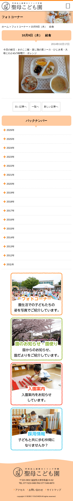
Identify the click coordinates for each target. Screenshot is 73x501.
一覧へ (35, 106)
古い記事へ (21, 106)
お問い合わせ (36, 489)
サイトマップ (54, 489)
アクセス (20, 489)
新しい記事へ (51, 106)
